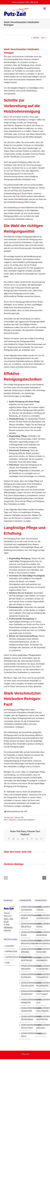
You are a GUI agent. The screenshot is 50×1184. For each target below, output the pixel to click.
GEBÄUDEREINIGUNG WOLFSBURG (40, 1009)
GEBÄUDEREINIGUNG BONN (25, 933)
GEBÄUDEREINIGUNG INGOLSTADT (25, 1026)
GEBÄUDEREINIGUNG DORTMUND (25, 958)
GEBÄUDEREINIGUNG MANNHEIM (40, 933)
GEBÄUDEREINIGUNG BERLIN (25, 916)
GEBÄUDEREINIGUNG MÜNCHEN (40, 950)
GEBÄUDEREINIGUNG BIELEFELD (25, 925)
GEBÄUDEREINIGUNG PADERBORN (40, 984)
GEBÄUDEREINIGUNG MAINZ (40, 925)
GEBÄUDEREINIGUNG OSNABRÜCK (40, 975)
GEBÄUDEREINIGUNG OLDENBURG (40, 967)
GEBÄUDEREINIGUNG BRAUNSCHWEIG (25, 942)
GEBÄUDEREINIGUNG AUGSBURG (25, 908)
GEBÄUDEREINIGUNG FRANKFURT (25, 992)
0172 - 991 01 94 (32, 2)
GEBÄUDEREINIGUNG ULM (40, 1001)
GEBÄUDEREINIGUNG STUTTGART (40, 992)
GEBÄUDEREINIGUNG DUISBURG (25, 975)
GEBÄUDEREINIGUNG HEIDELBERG (25, 1017)
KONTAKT (9, 946)
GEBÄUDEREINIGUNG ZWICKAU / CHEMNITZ (40, 1029)
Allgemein (12, 820)
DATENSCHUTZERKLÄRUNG (9, 957)
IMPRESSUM (9, 951)
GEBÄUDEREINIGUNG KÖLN (25, 1034)
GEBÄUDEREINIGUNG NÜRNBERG (40, 958)
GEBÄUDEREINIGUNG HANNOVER (25, 1009)
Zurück (36, 38)
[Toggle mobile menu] (44, 8)
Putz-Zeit (20, 196)
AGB (7, 962)
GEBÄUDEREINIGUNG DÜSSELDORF (25, 984)
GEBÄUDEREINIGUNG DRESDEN (25, 967)
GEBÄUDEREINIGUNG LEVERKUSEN (40, 916)
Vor (42, 38)
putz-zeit (10, 817)
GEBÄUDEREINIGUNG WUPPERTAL (40, 1017)
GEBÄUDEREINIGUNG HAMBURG (25, 1001)
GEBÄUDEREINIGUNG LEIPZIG (40, 908)
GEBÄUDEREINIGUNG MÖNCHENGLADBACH (40, 942)
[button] (6, 878)
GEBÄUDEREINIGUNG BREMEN (25, 950)
